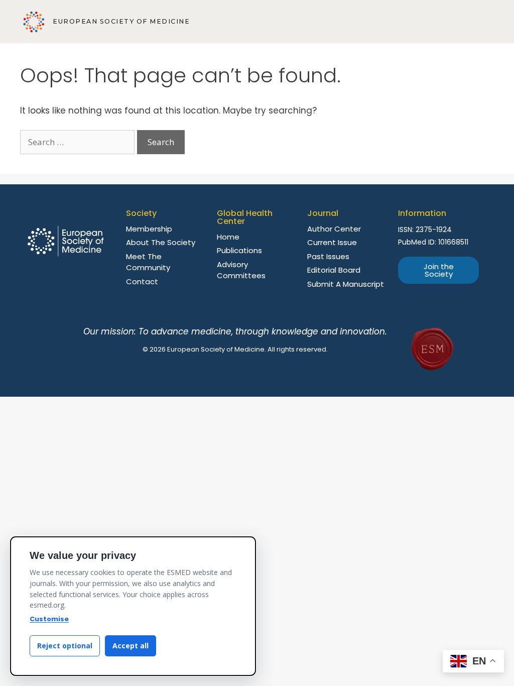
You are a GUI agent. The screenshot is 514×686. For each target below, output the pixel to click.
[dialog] (133, 606)
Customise (49, 619)
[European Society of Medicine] (34, 22)
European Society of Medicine (121, 21)
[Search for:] (78, 142)
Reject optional (64, 645)
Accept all (130, 645)
